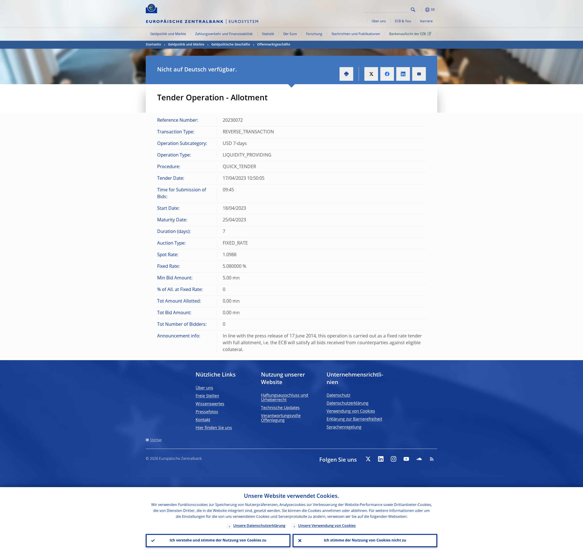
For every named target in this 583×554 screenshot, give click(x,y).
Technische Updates (280, 408)
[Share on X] (371, 74)
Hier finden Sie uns (214, 428)
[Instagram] (393, 458)
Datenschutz (338, 395)
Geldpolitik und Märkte (168, 34)
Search (413, 10)
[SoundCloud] (419, 458)
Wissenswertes (210, 404)
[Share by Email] (419, 74)
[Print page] (346, 74)
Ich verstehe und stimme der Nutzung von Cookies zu (218, 540)
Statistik (268, 34)
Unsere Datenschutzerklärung (259, 526)
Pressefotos (207, 412)
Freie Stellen (207, 396)
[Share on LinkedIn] (403, 74)
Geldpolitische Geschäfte (230, 44)
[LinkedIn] (380, 458)
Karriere (426, 21)
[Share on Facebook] (387, 74)
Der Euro (290, 34)
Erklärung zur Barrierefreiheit (354, 419)
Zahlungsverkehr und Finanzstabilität (224, 34)
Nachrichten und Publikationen (356, 34)
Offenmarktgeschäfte (273, 44)
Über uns (379, 21)
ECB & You (403, 21)
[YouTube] (406, 458)
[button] (421, 9)
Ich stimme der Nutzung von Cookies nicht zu (365, 540)
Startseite (153, 44)
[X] (368, 458)
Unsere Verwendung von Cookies (327, 526)
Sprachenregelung (344, 427)
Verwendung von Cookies (351, 411)
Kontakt (203, 420)
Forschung (314, 34)
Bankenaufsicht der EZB (407, 34)
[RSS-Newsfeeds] (431, 458)
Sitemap (156, 440)
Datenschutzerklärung (347, 403)
